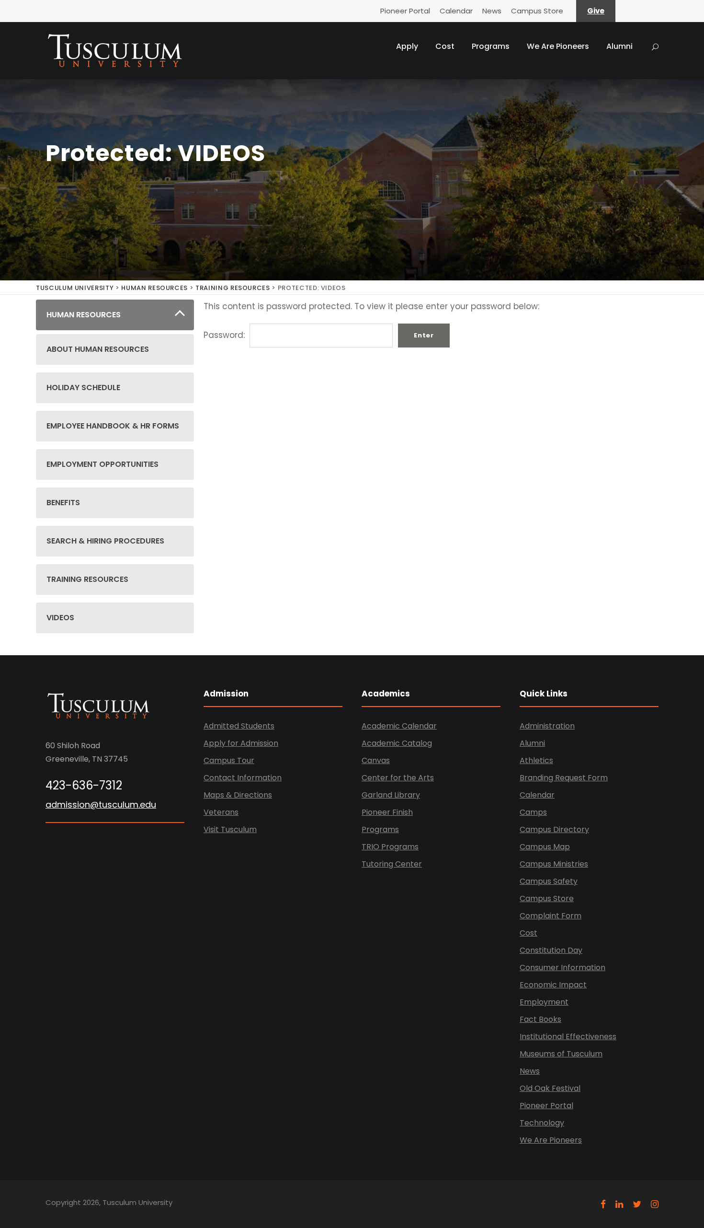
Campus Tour (229, 760)
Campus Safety (549, 881)
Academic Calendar (399, 725)
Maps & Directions (238, 794)
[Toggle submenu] (179, 315)
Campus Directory (554, 829)
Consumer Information (562, 967)
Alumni (619, 46)
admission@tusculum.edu (100, 805)
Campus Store (537, 11)
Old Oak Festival (550, 1088)
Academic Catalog (397, 743)
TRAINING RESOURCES (232, 287)
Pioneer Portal (405, 11)
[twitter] (637, 1204)
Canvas (376, 760)
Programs (491, 46)
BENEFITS (63, 502)
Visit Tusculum (230, 829)
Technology (542, 1122)
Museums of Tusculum (561, 1053)
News (491, 11)
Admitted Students (239, 725)
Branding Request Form (564, 777)
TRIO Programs (390, 846)
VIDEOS (60, 617)
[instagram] (655, 1204)
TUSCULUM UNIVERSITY (75, 287)
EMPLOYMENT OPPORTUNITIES (102, 464)
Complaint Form (550, 915)
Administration (547, 725)
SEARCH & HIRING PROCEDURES (105, 540)
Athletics (536, 760)
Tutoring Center (392, 863)
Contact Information (243, 777)
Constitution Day (551, 950)
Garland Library (391, 794)
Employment (544, 1002)
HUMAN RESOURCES (154, 287)
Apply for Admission (241, 743)
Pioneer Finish (387, 812)
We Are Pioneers (558, 46)
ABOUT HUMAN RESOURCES (97, 349)
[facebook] (603, 1204)
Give (595, 11)
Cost (444, 46)
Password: (225, 335)
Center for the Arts (398, 777)
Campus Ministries (554, 863)
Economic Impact (553, 984)
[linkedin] (619, 1204)
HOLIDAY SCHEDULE (83, 387)
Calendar (456, 11)
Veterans (221, 812)
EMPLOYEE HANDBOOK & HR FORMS (112, 425)
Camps (533, 812)
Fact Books (540, 1019)
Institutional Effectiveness (568, 1036)
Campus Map (545, 846)
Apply (407, 46)
